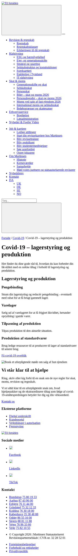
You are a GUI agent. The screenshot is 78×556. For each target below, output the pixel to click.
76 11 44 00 (26, 504)
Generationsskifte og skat (32, 84)
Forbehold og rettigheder (24, 547)
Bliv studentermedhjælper (32, 145)
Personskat (23, 91)
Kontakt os (8, 401)
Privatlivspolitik (18, 551)
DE (19, 187)
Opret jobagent (25, 152)
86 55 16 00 (24, 517)
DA (11, 180)
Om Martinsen (17, 156)
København (16, 514)
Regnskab (23, 43)
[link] (10, 3)
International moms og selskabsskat (38, 105)
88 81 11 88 (25, 521)
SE (18, 190)
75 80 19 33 (29, 497)
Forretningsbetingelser (22, 544)
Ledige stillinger (26, 132)
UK (19, 183)
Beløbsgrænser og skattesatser (34, 108)
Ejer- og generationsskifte (32, 60)
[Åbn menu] (63, 34)
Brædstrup (15, 497)
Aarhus (13, 500)
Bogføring (23, 115)
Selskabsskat (24, 88)
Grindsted (15, 507)
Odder (13, 517)
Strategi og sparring (28, 64)
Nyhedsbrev (16, 173)
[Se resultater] (31, 218)
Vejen (12, 524)
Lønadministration (27, 118)
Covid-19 (18, 238)
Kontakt (14, 176)
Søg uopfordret (26, 149)
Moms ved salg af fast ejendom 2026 (39, 101)
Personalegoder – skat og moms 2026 (39, 98)
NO (19, 193)
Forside (6, 238)
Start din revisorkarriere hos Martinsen (39, 135)
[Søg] (31, 20)
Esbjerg (13, 504)
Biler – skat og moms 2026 (33, 94)
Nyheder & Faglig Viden (24, 122)
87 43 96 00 (26, 500)
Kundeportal (16, 419)
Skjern (13, 521)
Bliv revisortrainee (28, 139)
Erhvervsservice (18, 112)
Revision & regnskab (21, 40)
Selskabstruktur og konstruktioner (37, 67)
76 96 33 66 (24, 524)
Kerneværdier (25, 163)
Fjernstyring (16, 426)
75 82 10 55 (23, 528)
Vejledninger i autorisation (24, 423)
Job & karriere (17, 128)
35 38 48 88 (31, 514)
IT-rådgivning (25, 77)
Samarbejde (24, 166)
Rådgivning (16, 53)
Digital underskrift (20, 416)
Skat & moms (17, 81)
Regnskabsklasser (27, 46)
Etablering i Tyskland (29, 74)
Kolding (14, 510)
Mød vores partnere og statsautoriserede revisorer (46, 169)
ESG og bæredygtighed (31, 57)
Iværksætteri (24, 70)
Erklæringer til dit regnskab (33, 50)
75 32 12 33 (29, 507)
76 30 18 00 (27, 510)
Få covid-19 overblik (14, 355)
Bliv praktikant (25, 142)
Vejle (12, 528)
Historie (21, 159)
